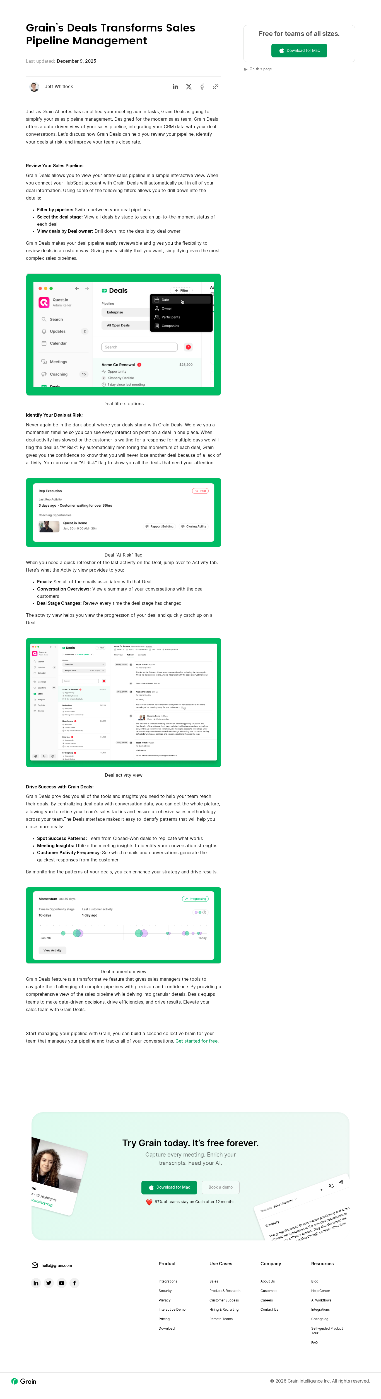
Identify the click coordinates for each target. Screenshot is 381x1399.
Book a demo (221, 1187)
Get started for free (196, 1041)
